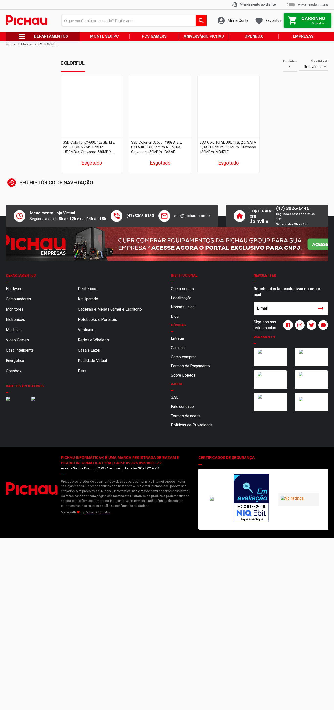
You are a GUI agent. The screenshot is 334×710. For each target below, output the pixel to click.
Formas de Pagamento (190, 366)
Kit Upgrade (88, 299)
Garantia (178, 347)
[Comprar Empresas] (167, 244)
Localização (181, 298)
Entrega (177, 338)
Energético (15, 360)
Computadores (18, 299)
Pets (82, 371)
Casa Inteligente (20, 350)
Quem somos (182, 288)
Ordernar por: (319, 60)
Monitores (14, 309)
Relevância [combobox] (313, 66)
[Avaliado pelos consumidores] (251, 499)
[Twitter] (310, 325)
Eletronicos (15, 319)
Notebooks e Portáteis (97, 319)
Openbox (13, 371)
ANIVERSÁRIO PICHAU (204, 36)
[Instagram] (299, 325)
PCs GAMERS (154, 36)
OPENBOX (254, 36)
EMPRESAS (303, 36)
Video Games (17, 340)
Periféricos (87, 288)
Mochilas (14, 329)
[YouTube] (322, 325)
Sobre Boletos (183, 375)
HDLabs (104, 512)
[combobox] (133, 20)
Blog (175, 316)
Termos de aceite (186, 416)
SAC (174, 397)
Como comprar (183, 357)
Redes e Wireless (93, 340)
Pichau (90, 512)
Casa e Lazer (89, 350)
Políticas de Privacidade (192, 425)
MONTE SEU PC (104, 36)
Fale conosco (182, 406)
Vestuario (86, 329)
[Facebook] (287, 325)
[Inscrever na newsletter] (321, 308)
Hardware (14, 288)
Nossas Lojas (183, 307)
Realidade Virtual (92, 360)
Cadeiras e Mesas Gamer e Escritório (110, 309)
